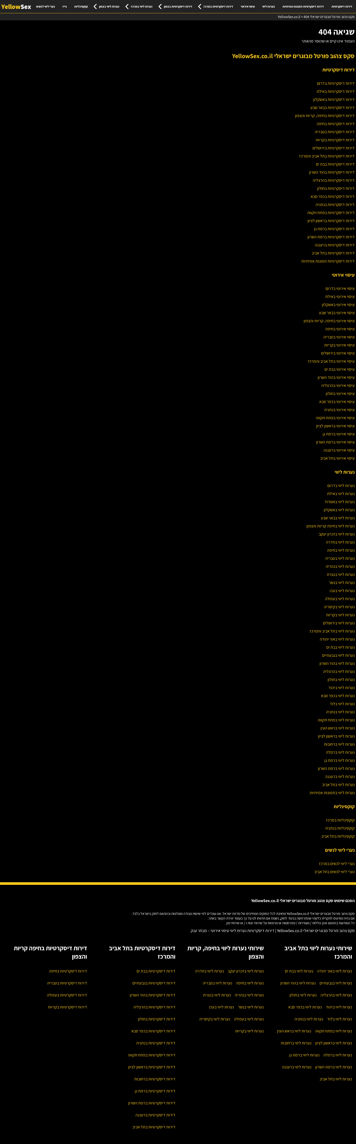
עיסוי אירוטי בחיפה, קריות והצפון (329, 321)
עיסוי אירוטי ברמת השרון (335, 442)
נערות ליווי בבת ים (340, 647)
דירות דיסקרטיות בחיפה (336, 123)
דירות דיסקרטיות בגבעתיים (153, 983)
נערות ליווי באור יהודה (337, 639)
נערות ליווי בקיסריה (339, 607)
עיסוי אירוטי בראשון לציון (335, 426)
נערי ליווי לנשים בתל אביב (334, 871)
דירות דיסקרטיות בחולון (336, 188)
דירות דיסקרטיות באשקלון (334, 99)
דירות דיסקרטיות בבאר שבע (332, 107)
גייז (65, 6)
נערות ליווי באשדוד (339, 501)
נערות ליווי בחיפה (341, 550)
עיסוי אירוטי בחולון (340, 393)
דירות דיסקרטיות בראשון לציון (331, 220)
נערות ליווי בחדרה (340, 542)
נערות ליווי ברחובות (339, 744)
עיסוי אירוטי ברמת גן (339, 434)
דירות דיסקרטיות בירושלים (333, 148)
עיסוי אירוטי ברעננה (339, 450)
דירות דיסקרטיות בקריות (335, 140)
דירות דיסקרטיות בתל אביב (333, 253)
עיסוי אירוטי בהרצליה (338, 385)
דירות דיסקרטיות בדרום (336, 83)
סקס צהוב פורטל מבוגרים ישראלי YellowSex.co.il (293, 56)
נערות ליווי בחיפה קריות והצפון (330, 526)
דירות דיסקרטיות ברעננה (335, 245)
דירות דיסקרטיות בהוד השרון (332, 172)
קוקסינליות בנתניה (340, 828)
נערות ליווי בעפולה (340, 598)
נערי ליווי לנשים (45, 6)
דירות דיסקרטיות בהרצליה (334, 180)
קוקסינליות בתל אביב (338, 836)
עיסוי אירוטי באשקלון (338, 304)
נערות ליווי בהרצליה (339, 671)
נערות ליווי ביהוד (341, 687)
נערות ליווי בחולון (341, 679)
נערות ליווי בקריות (340, 615)
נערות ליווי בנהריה (340, 566)
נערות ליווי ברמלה (340, 752)
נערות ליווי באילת (341, 493)
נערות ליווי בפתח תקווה (336, 720)
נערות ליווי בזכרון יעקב (337, 534)
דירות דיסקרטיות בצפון (178, 6)
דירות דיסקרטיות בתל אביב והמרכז (327, 156)
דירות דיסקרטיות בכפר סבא (333, 196)
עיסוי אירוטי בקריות (339, 345)
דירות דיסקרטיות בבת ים (335, 164)
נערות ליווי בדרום (341, 485)
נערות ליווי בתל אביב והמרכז (332, 631)
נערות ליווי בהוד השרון (337, 663)
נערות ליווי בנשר (342, 582)
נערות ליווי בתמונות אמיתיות (332, 792)
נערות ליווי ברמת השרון (336, 768)
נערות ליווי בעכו (342, 590)
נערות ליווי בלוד (342, 704)
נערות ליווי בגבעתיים (338, 655)
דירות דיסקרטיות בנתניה (335, 204)
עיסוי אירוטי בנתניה (339, 409)
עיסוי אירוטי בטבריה (339, 337)
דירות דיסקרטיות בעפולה (67, 995)
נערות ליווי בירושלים (339, 623)
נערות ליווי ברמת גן (339, 760)
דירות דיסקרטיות (342, 6)
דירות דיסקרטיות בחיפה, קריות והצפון (325, 115)
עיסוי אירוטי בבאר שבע (337, 312)
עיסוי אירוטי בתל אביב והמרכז (331, 361)
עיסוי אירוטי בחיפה (340, 329)
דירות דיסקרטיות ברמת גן (334, 229)
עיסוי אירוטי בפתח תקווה (335, 418)
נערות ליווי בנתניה (340, 712)
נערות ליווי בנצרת (341, 574)
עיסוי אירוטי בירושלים (338, 353)
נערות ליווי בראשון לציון (336, 736)
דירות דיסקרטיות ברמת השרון (331, 237)
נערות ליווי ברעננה (340, 776)
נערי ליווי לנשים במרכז (337, 863)
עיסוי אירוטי (248, 6)
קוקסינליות (81, 6)
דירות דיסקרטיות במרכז (218, 6)
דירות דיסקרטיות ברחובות (154, 1079)
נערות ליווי (268, 6)
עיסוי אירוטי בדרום (340, 288)
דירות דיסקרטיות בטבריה (335, 132)
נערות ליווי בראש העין (338, 728)
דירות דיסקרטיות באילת (336, 91)
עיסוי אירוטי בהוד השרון (336, 377)
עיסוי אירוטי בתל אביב (337, 458)
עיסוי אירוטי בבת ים (339, 369)
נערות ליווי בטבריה (340, 558)
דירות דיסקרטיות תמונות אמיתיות (303, 6)
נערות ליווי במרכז (141, 6)
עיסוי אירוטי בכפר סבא (337, 401)
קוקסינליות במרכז (340, 820)
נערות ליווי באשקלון (339, 510)
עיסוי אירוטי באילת (340, 296)
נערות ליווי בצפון (109, 6)
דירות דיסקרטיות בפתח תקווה (331, 212)
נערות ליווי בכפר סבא (338, 695)
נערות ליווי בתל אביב (338, 784)
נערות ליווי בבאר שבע (338, 518)
